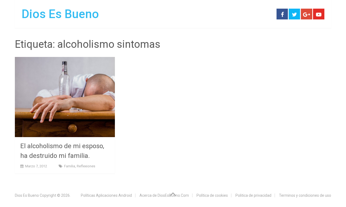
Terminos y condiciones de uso (305, 195)
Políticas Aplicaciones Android (106, 195)
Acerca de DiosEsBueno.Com (164, 195)
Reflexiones (86, 166)
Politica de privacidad (253, 195)
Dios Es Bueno (60, 14)
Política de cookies (212, 195)
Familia (69, 166)
